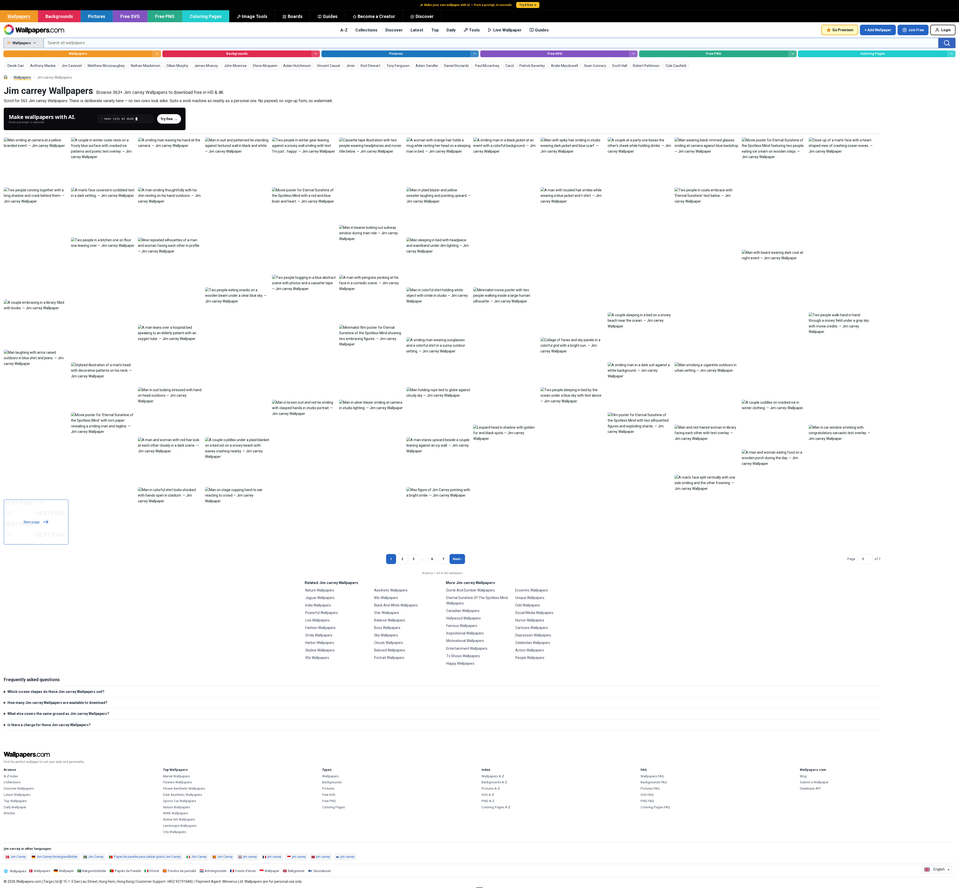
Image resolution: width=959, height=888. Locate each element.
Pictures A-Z (490, 788)
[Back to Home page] (33, 30)
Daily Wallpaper (15, 807)
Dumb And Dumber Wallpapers (470, 590)
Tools (474, 29)
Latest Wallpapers (17, 795)
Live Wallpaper (507, 29)
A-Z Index (11, 776)
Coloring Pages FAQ (655, 807)
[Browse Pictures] (475, 53)
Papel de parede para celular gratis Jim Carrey (147, 857)
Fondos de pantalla (182, 871)
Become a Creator (376, 16)
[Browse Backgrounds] (316, 53)
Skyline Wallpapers (320, 650)
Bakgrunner (296, 871)
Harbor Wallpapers (319, 643)
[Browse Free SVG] (633, 53)
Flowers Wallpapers (177, 782)
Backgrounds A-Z (494, 782)
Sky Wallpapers (386, 635)
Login (946, 30)
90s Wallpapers (317, 658)
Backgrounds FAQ (654, 782)
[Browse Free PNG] (792, 53)
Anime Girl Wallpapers (179, 819)
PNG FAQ (647, 801)
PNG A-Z (487, 801)
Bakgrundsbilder (94, 871)
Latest (417, 29)
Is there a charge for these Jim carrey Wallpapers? (49, 725)
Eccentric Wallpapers (531, 590)
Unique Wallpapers (529, 598)
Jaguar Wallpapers (320, 598)
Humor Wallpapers (529, 620)
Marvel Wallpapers (176, 776)
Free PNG (165, 16)
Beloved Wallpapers (389, 650)
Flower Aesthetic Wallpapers (184, 788)
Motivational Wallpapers (465, 641)
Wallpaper (66, 871)
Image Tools (254, 16)
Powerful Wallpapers (321, 613)
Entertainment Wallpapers (466, 648)
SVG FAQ (647, 795)
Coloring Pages (206, 16)
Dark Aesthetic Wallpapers (182, 795)
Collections (366, 29)
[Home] (5, 77)
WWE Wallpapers (175, 813)
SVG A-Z (487, 795)
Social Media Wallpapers (534, 613)
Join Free (916, 30)
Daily (451, 29)
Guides (330, 16)
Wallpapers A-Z (492, 776)
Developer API (810, 788)
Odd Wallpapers (527, 605)
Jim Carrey (18, 857)
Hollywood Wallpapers (463, 618)
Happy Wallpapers (460, 663)
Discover (425, 16)
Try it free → (527, 5)
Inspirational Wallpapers (465, 633)
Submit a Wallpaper (814, 782)
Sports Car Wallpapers (179, 801)
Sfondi (154, 871)
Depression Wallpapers (533, 635)
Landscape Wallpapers (180, 826)
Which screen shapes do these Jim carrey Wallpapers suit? (55, 692)
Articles (9, 813)
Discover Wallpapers (19, 788)
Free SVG (130, 16)
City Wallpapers (174, 832)
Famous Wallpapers (461, 626)
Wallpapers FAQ (652, 776)
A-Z (344, 29)
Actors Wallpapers (529, 650)
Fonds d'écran (245, 871)
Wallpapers (18, 16)
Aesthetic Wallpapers (391, 590)
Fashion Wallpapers (320, 628)
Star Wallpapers (386, 613)
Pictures (96, 16)
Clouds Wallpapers (388, 643)
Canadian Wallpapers (463, 611)
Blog (803, 776)
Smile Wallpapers (318, 635)
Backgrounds (59, 16)
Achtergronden (216, 871)
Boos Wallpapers (387, 628)
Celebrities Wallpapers (532, 643)
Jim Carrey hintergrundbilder (56, 857)
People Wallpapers (529, 658)
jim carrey (250, 857)
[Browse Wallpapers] (157, 53)
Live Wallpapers (317, 620)
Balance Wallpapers (389, 620)
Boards (295, 16)
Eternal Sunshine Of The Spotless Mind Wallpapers (477, 600)
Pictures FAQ (650, 788)
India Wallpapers (318, 605)
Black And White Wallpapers (396, 605)
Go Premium (842, 30)
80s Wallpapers (386, 598)
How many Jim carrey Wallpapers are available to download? (57, 703)
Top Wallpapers (15, 801)
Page (851, 559)
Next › (457, 559)
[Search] (947, 43)
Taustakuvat (322, 871)
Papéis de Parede (128, 871)
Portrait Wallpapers (389, 658)
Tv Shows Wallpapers (463, 656)
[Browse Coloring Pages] (951, 53)
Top (435, 29)
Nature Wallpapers (319, 590)
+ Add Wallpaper (878, 30)
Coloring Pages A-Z (495, 807)
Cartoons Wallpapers (531, 628)
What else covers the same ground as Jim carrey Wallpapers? (58, 714)
